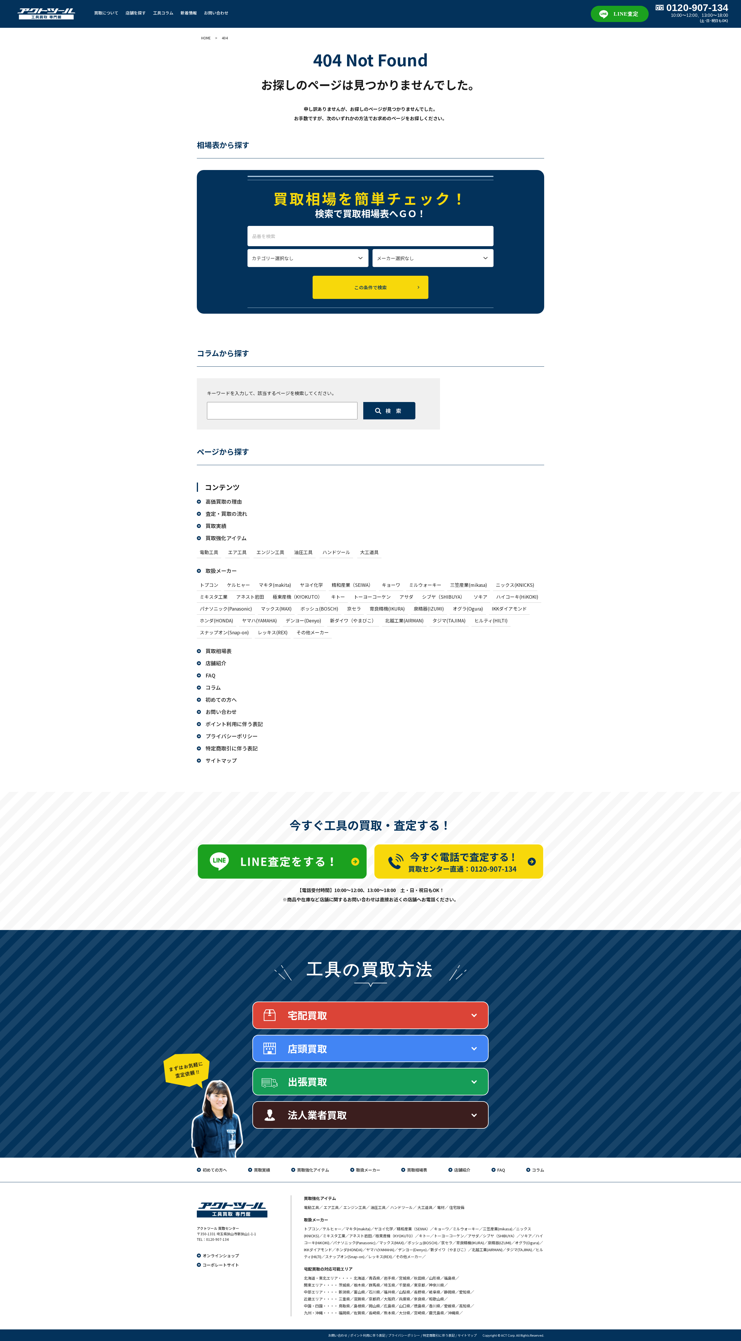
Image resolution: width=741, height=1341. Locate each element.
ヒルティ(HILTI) (491, 620)
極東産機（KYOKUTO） (297, 596)
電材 (441, 1207)
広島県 (389, 1306)
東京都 (419, 1285)
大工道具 (369, 552)
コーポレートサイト (221, 1265)
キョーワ (391, 584)
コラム (213, 687)
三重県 (344, 1299)
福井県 (389, 1292)
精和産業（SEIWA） (352, 584)
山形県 (434, 1278)
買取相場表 (219, 651)
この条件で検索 (370, 287)
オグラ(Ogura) (468, 608)
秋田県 (419, 1278)
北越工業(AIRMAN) (404, 620)
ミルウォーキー (425, 584)
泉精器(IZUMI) (429, 608)
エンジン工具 (270, 552)
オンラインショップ (221, 1255)
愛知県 (464, 1292)
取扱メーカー (221, 570)
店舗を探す (136, 13)
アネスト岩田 (250, 596)
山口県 (404, 1306)
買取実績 (216, 525)
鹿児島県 (436, 1313)
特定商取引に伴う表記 (232, 748)
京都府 (374, 1299)
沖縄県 (453, 1313)
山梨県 (404, 1292)
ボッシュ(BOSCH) (319, 608)
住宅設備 (456, 1207)
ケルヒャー (238, 584)
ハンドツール (336, 552)
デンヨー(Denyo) (303, 620)
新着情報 (189, 13)
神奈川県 (436, 1285)
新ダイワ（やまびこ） (353, 620)
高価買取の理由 (224, 501)
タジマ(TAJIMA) (449, 620)
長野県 (419, 1292)
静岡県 (449, 1292)
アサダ (406, 596)
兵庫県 (404, 1299)
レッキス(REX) (273, 632)
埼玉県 (389, 1285)
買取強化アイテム (226, 538)
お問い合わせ (216, 13)
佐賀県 (359, 1313)
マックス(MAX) (276, 608)
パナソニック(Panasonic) (226, 608)
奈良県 (419, 1299)
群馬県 (374, 1285)
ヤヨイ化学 (311, 584)
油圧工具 (303, 552)
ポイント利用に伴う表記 (234, 724)
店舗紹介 (216, 663)
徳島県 (419, 1306)
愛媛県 (449, 1306)
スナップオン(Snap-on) (224, 632)
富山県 (359, 1292)
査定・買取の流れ (226, 513)
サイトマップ (221, 760)
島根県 (359, 1306)
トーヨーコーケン (372, 596)
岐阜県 (434, 1292)
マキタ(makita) (275, 584)
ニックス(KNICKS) (515, 584)
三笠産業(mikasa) (468, 584)
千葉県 (404, 1285)
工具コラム (163, 13)
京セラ (354, 608)
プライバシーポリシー (232, 736)
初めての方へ (221, 699)
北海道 (359, 1278)
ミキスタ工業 (214, 596)
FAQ (210, 675)
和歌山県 (436, 1299)
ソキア (480, 596)
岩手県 (389, 1278)
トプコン (209, 584)
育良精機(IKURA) (387, 608)
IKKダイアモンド (509, 608)
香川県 (434, 1306)
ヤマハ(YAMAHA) (259, 620)
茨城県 (344, 1285)
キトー (338, 596)
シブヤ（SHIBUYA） (443, 596)
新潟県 (344, 1292)
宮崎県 (419, 1313)
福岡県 (344, 1313)
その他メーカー (312, 632)
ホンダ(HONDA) (216, 620)
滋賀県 (359, 1299)
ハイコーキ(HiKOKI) (517, 596)
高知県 (464, 1306)
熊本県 (389, 1313)
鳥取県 (344, 1306)
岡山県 (374, 1306)
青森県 (374, 1278)
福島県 (449, 1278)
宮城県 (404, 1278)
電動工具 (209, 552)
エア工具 (237, 552)
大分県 (404, 1313)
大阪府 (389, 1299)
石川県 (374, 1292)
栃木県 (359, 1285)
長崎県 (374, 1313)
